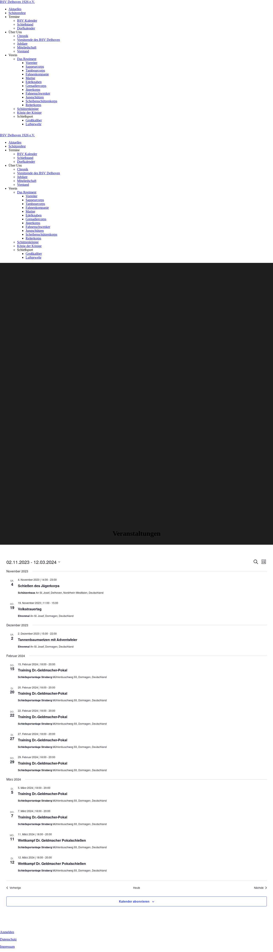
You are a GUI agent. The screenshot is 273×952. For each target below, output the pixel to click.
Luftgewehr (33, 124)
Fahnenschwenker (38, 93)
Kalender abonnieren (134, 901)
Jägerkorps (33, 89)
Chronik (22, 36)
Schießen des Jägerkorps (39, 585)
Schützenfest (17, 13)
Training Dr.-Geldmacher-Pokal (42, 670)
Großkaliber (34, 120)
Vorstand (23, 51)
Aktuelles (15, 9)
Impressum (7, 946)
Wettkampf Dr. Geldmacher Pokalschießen (52, 840)
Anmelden (7, 932)
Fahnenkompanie (37, 74)
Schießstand (25, 24)
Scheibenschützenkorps (41, 101)
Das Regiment (26, 59)
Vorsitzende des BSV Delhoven (38, 40)
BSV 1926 (17, 2)
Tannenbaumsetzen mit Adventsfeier (47, 639)
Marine (30, 78)
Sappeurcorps (35, 66)
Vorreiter (31, 63)
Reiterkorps (33, 105)
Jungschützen (35, 97)
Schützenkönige (28, 109)
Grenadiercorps (36, 86)
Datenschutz (8, 939)
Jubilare (22, 43)
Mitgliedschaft (26, 47)
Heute (136, 887)
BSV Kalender (27, 20)
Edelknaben (34, 82)
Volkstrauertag (30, 608)
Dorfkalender (26, 28)
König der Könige (29, 112)
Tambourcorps (35, 70)
